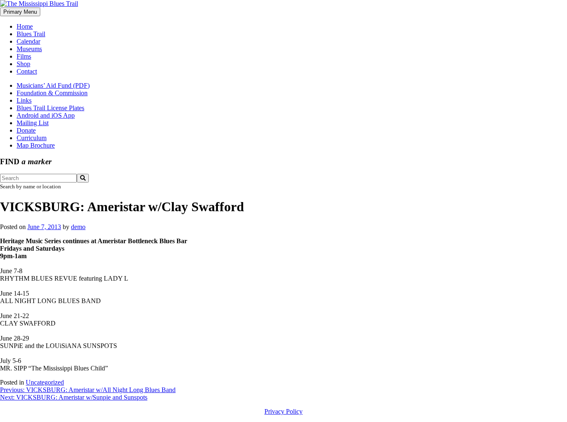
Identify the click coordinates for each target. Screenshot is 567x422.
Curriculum (31, 137)
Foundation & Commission (52, 92)
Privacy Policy (283, 411)
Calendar (28, 41)
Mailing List (33, 122)
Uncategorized (45, 382)
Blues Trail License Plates (50, 107)
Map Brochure (36, 145)
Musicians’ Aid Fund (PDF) (53, 85)
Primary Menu (20, 12)
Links (24, 100)
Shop (23, 63)
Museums (29, 48)
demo (78, 226)
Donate (26, 130)
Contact (27, 71)
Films (24, 56)
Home (25, 26)
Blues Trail (31, 33)
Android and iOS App (46, 115)
